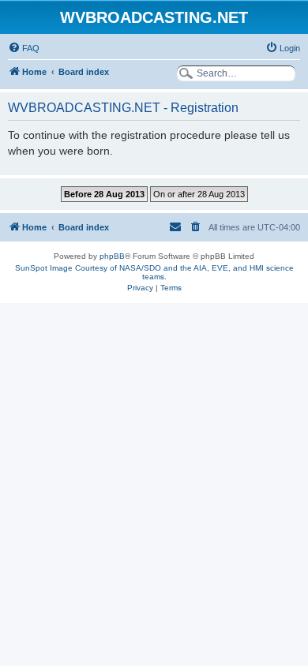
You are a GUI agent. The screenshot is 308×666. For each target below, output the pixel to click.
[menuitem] (23, 48)
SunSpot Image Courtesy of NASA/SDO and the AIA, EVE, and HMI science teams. (154, 272)
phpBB (112, 256)
